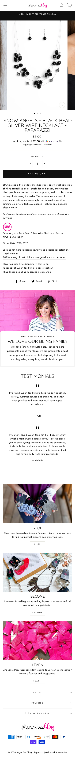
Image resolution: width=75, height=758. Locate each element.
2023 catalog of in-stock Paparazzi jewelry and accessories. (34, 257)
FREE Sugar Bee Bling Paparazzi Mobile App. (27, 272)
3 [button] (41, 114)
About (37, 692)
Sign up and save (37, 713)
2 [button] (38, 114)
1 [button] (35, 114)
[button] (37, 141)
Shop (37, 544)
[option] (37, 14)
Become (37, 612)
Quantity (37, 156)
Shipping (26, 144)
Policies (37, 703)
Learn (37, 681)
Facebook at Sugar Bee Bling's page (22, 267)
